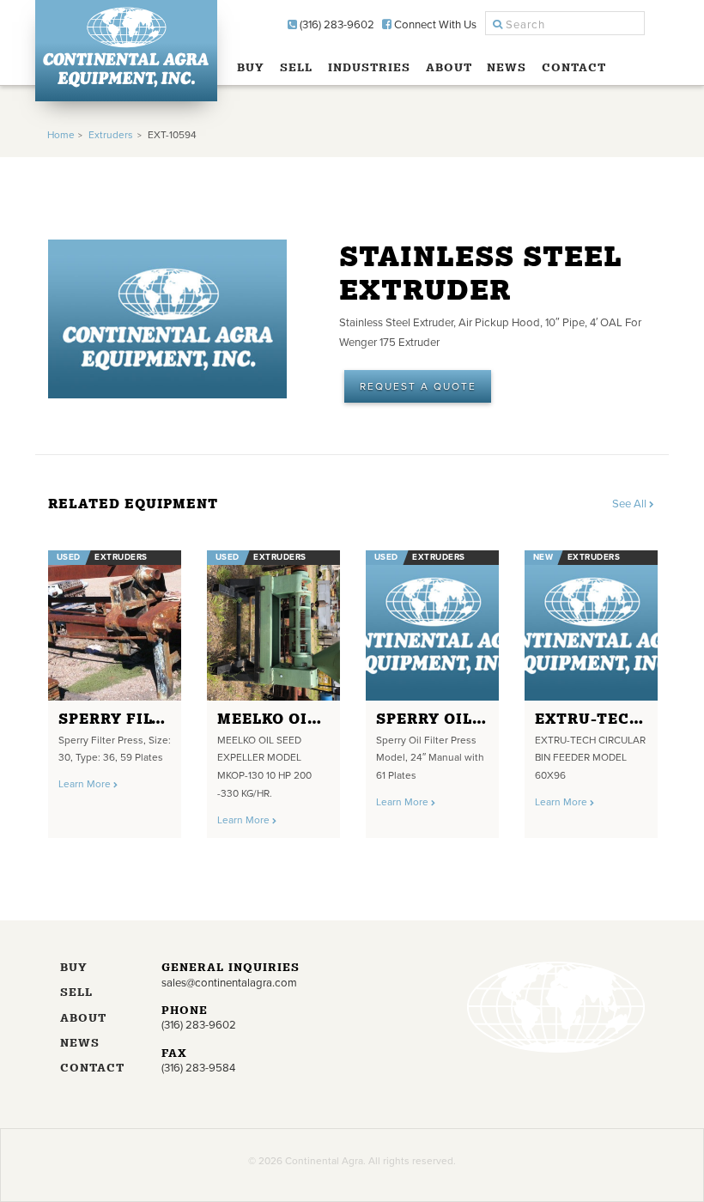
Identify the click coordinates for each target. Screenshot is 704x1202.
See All (630, 504)
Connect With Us (433, 25)
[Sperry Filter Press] (114, 625)
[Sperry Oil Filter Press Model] (432, 625)
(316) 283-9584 (198, 1068)
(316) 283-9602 (335, 25)
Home (61, 135)
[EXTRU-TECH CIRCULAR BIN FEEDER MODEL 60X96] (591, 625)
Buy (250, 67)
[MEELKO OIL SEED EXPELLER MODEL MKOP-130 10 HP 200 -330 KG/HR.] (273, 625)
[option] (114, 688)
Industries (369, 67)
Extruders (110, 135)
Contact (574, 67)
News (506, 67)
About (449, 67)
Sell (296, 67)
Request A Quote (418, 386)
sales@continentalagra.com (229, 983)
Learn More (85, 784)
